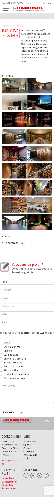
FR (21, 3)
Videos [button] (8, 236)
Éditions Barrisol (10, 488)
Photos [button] (8, 76)
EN (27, 3)
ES (39, 3)
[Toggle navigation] (6, 8)
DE (33, 3)
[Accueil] (27, 9)
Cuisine (8, 350)
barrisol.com (14, 3)
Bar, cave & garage (14, 378)
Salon (7, 343)
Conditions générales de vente (30, 455)
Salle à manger (12, 347)
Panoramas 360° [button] (14, 243)
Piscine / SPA (11, 370)
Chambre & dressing (15, 358)
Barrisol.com (8, 478)
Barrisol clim (8, 484)
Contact (27, 448)
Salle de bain (11, 354)
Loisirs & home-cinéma (16, 374)
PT (49, 3)
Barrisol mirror (9, 481)
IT (44, 3)
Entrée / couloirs (13, 362)
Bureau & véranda (14, 366)
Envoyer (8, 412)
